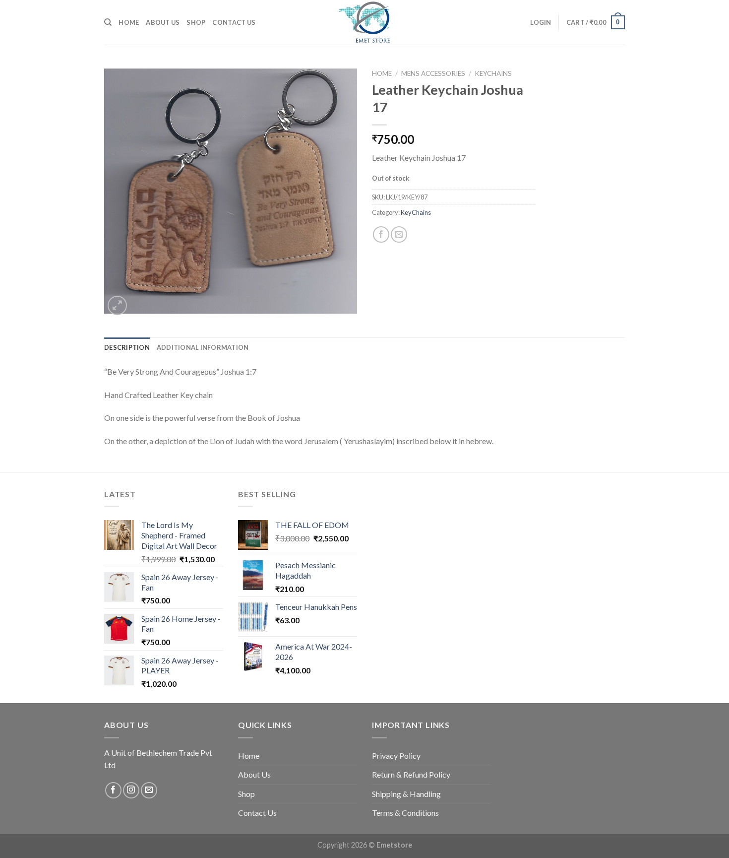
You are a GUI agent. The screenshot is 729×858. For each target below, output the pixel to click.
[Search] (108, 22)
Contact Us (233, 22)
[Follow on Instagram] (131, 790)
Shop (195, 22)
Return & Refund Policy (411, 774)
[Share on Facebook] (381, 234)
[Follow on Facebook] (113, 790)
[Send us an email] (149, 790)
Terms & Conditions (405, 812)
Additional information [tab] (203, 347)
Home (129, 22)
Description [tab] (127, 347)
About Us (163, 22)
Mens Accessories (433, 73)
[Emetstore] (364, 22)
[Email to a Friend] (399, 234)
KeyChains (493, 73)
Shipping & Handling (406, 793)
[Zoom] (117, 305)
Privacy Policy (396, 755)
